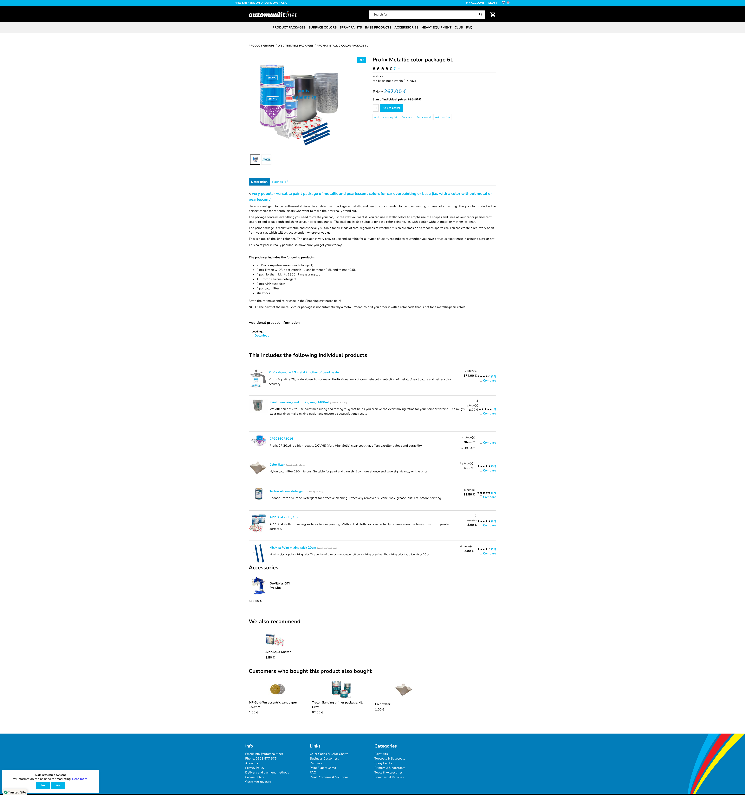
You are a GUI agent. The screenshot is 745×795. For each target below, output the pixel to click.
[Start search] (482, 14)
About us (251, 763)
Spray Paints (383, 763)
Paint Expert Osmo (323, 768)
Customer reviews (258, 782)
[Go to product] (278, 639)
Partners (316, 763)
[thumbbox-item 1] (255, 160)
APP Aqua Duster (278, 652)
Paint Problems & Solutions (329, 777)
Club (459, 27)
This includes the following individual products (308, 355)
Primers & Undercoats (389, 768)
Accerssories (406, 27)
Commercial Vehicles (389, 777)
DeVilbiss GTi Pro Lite (280, 585)
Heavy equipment (436, 27)
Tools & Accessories (388, 772)
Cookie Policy (254, 777)
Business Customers (324, 758)
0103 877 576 (266, 758)
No (43, 785)
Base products (378, 27)
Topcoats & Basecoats (389, 758)
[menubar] (372, 27)
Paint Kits (381, 754)
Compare (407, 117)
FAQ (469, 27)
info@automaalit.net (269, 754)
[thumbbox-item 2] (266, 160)
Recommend (424, 117)
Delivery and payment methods (267, 772)
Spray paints (351, 27)
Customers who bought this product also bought (310, 671)
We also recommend (275, 621)
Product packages (289, 27)
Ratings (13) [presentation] (280, 182)
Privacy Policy (254, 768)
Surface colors (323, 27)
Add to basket (391, 108)
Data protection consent (50, 775)
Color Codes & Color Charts (329, 754)
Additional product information (274, 322)
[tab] (259, 182)
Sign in (493, 3)
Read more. (80, 779)
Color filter (382, 704)
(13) (397, 68)
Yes (58, 785)
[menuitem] (289, 27)
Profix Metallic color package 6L (412, 59)
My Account (475, 3)
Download (262, 335)
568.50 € (255, 601)
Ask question (442, 117)
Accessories (263, 568)
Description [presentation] (259, 182)
